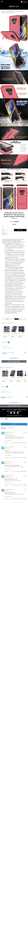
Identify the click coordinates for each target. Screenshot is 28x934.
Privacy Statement (11, 411)
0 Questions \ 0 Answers (7, 347)
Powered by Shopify (10, 415)
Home (3, 11)
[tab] (4, 353)
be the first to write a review (14, 361)
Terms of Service (22, 409)
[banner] (14, 6)
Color (14, 224)
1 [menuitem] (12, 502)
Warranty (19, 411)
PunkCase (14, 218)
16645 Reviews (9, 422)
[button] (7, 442)
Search (3, 409)
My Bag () (24, 2)
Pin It (20, 319)
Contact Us (9, 409)
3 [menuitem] (15, 502)
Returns (15, 409)
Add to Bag (20, 230)
